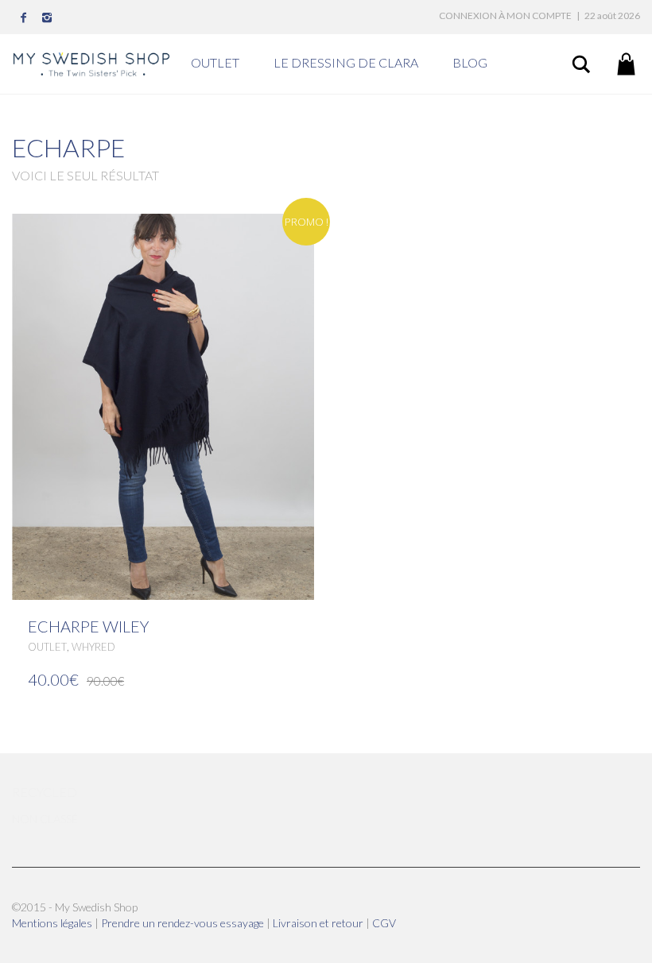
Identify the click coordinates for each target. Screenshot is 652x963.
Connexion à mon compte (505, 15)
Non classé (45, 819)
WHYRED (93, 646)
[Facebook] (24, 17)
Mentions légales (53, 923)
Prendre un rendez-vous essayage (183, 923)
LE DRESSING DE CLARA (346, 62)
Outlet (47, 646)
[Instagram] (47, 17)
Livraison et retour (319, 923)
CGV (384, 923)
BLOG (469, 62)
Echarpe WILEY (88, 626)
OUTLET (215, 62)
